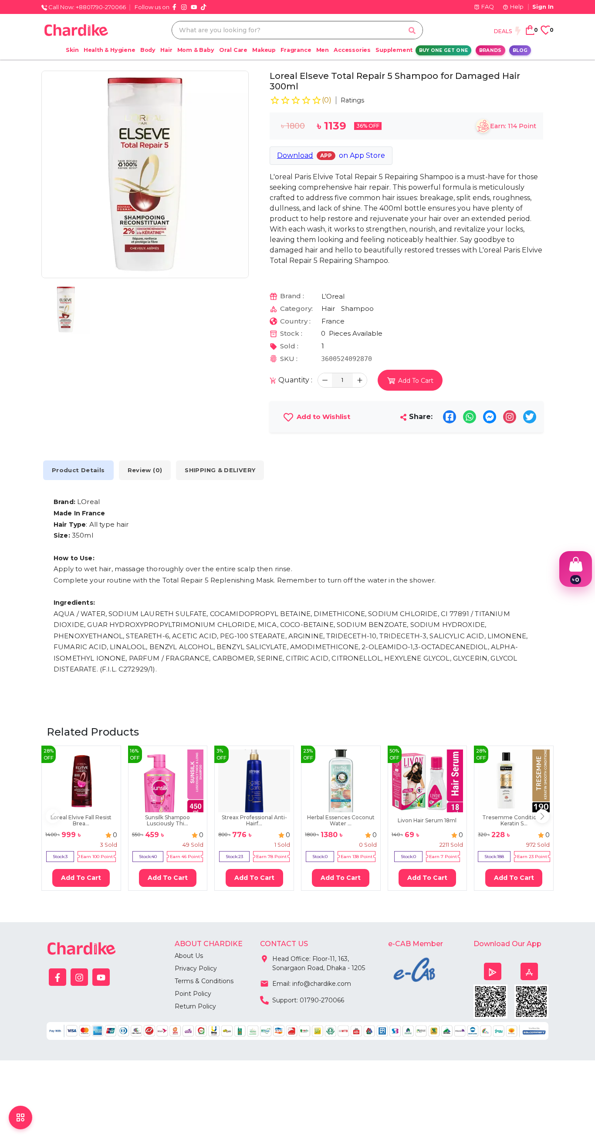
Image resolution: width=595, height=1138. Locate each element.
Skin (72, 50)
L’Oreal (333, 296)
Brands (490, 50)
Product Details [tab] (78, 470)
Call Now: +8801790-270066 (86, 6)
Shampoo (357, 308)
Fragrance (296, 50)
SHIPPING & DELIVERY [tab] (220, 470)
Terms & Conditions (204, 981)
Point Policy (193, 994)
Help (517, 6)
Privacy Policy (196, 968)
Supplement (393, 50)
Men (322, 50)
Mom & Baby (195, 50)
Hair (166, 50)
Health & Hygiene (109, 50)
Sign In (543, 6)
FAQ (487, 6)
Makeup (264, 50)
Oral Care (233, 50)
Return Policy (195, 1006)
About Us (189, 956)
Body (148, 50)
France (333, 321)
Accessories (352, 50)
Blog (520, 50)
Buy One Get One (443, 50)
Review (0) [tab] (145, 470)
